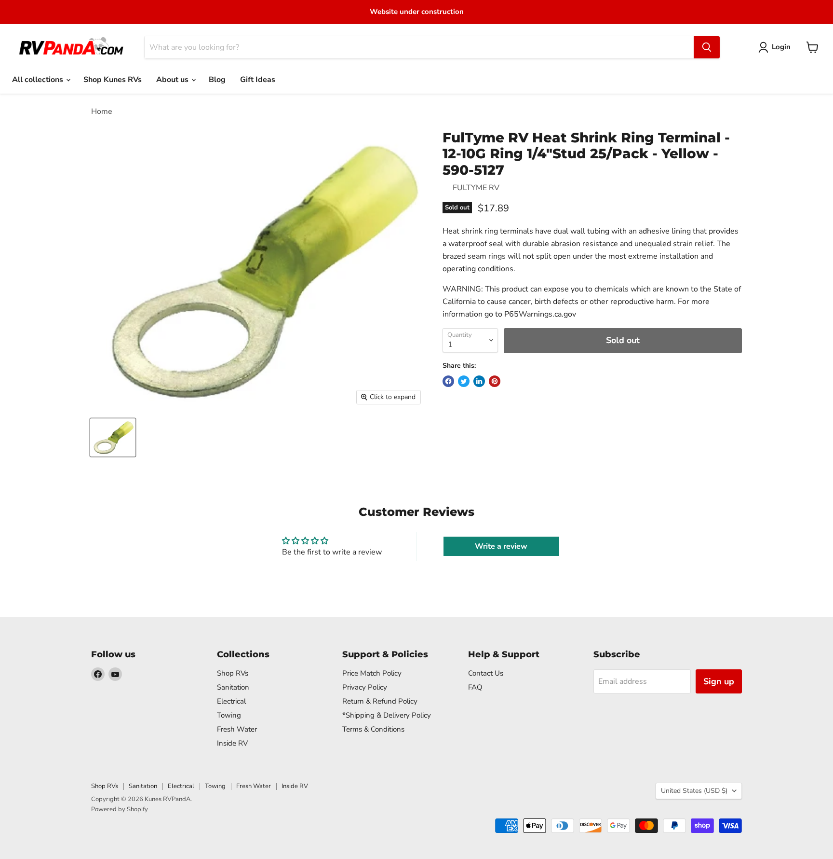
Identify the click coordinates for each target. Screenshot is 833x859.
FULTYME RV (476, 187)
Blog (217, 79)
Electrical (231, 701)
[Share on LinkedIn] (479, 381)
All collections (38, 79)
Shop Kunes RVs (112, 79)
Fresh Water (237, 729)
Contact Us (485, 673)
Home (101, 111)
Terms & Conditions (373, 729)
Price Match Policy (372, 673)
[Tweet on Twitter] (464, 381)
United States (694, 790)
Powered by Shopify (119, 809)
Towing (229, 715)
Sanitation (233, 687)
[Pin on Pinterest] (494, 381)
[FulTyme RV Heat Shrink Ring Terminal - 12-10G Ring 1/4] (112, 437)
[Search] (707, 47)
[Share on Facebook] (448, 381)
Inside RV (232, 743)
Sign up (718, 681)
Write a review (501, 546)
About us (173, 79)
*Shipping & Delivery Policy (386, 715)
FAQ (475, 687)
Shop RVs (232, 673)
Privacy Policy (364, 687)
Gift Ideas (257, 79)
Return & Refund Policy (379, 701)
